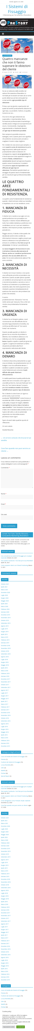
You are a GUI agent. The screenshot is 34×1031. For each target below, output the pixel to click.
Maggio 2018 (5, 665)
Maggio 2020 (5, 601)
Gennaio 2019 (5, 643)
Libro (2, 768)
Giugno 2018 (4, 662)
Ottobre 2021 (5, 584)
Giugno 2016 (4, 729)
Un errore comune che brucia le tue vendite (16, 439)
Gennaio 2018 (5, 676)
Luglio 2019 (4, 629)
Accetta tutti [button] (20, 1027)
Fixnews (3, 759)
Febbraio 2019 (5, 640)
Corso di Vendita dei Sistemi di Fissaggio (13, 756)
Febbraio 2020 (5, 609)
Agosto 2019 (5, 626)
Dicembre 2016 (5, 712)
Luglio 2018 (4, 659)
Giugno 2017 (4, 696)
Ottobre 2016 (5, 718)
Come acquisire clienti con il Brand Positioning (14, 565)
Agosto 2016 (5, 724)
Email (3, 504)
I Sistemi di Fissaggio (17, 9)
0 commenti (24, 72)
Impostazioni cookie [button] (8, 1027)
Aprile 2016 (4, 735)
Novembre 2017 (6, 682)
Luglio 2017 (4, 693)
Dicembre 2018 (5, 645)
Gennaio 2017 (5, 710)
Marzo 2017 (4, 704)
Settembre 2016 (5, 721)
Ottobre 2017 (5, 684)
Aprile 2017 (4, 701)
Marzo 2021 (4, 590)
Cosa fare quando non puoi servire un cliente (15, 449)
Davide (17, 72)
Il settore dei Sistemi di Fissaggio (10, 762)
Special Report (5, 776)
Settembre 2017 (5, 687)
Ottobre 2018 (5, 651)
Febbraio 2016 (5, 740)
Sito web (4, 514)
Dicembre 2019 (5, 615)
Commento (5, 468)
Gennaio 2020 (5, 612)
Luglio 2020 (4, 595)
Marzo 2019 (4, 637)
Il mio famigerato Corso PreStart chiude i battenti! (15, 801)
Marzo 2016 (4, 738)
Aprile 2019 (4, 634)
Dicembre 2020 (5, 592)
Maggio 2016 (5, 732)
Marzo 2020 (4, 606)
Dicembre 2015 (5, 746)
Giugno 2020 (4, 598)
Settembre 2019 (5, 623)
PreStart (3, 773)
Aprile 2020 (4, 603)
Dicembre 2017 (5, 679)
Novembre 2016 (6, 715)
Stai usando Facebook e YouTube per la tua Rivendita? (17, 560)
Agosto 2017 (5, 690)
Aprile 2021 (4, 587)
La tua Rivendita (7, 55)
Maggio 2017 (5, 698)
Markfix (3, 770)
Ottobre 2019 (5, 620)
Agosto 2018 (5, 657)
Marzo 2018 (4, 671)
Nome (3, 494)
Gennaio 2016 (5, 743)
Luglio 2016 (4, 726)
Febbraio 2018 (5, 673)
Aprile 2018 (4, 668)
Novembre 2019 (6, 617)
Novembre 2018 (6, 648)
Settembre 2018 (5, 654)
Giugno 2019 (4, 631)
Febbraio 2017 (5, 707)
